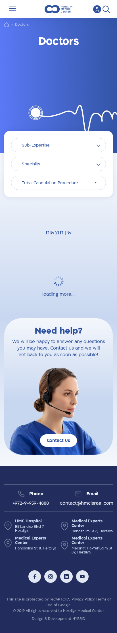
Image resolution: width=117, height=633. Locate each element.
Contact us (58, 440)
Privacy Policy (83, 599)
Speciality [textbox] (31, 164)
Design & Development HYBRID (58, 618)
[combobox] (58, 145)
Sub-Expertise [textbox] (36, 145)
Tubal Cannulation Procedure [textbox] (50, 183)
